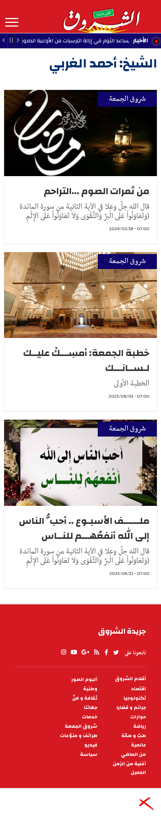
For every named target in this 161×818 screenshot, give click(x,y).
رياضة (139, 726)
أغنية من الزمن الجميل (129, 768)
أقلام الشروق (130, 678)
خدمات (89, 717)
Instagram (63, 652)
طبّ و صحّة (133, 735)
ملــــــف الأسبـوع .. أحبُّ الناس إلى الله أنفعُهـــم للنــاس (84, 528)
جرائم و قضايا (131, 707)
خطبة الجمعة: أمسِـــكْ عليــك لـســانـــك (86, 360)
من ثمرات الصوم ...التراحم (96, 191)
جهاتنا (90, 707)
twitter (116, 652)
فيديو (90, 745)
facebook (106, 652)
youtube (73, 652)
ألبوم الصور (84, 679)
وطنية (90, 689)
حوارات (138, 717)
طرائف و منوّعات (78, 735)
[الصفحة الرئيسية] (101, 16)
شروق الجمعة (127, 99)
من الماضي (133, 754)
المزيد (11, 22)
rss (96, 652)
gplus (85, 652)
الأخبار (140, 40)
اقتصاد (138, 689)
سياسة (88, 754)
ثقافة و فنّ (84, 698)
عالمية (138, 745)
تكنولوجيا (135, 698)
